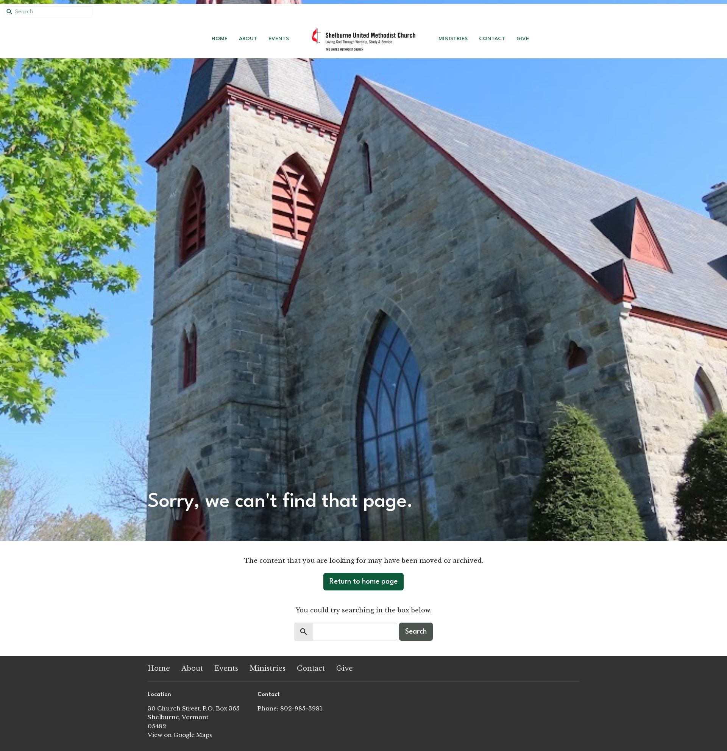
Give (522, 38)
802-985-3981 (301, 708)
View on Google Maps (180, 735)
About (248, 38)
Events (278, 38)
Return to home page (363, 581)
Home (220, 38)
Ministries (453, 38)
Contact (492, 38)
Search (416, 631)
